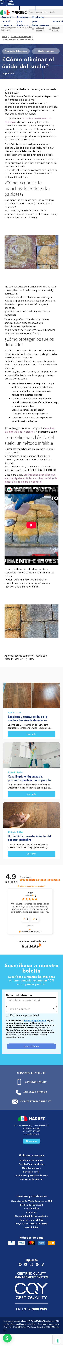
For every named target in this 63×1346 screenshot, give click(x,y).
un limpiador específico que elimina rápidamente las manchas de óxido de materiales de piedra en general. (31, 478)
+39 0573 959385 (31, 1131)
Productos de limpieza (31, 1160)
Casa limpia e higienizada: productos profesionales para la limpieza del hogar (29, 778)
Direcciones (31, 1141)
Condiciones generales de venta (32, 1175)
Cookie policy (31, 1208)
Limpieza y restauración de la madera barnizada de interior (27, 718)
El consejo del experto (21, 36)
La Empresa (11, 7)
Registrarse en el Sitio (31, 1219)
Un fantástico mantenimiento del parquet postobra (29, 838)
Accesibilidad (31, 1227)
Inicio (4, 36)
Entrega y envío (31, 1171)
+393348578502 (35, 1082)
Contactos (31, 1212)
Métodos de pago (31, 1168)
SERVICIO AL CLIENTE (31, 1073)
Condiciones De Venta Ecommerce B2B (31, 1201)
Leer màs (31, 734)
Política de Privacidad (31, 1204)
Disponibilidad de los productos (31, 1216)
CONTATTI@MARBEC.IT (35, 1101)
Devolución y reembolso (31, 1164)
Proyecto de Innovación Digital (32, 1223)
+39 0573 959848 (35, 1092)
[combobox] (30, 1009)
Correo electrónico (19, 995)
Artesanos (27, 7)
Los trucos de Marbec (31, 1179)
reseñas (39, 879)
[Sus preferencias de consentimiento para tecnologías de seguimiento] (58, 1341)
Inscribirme (31, 1046)
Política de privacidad (35, 1020)
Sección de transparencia (48, 1324)
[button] (18, 886)
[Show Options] (54, 1009)
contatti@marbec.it (31, 1134)
